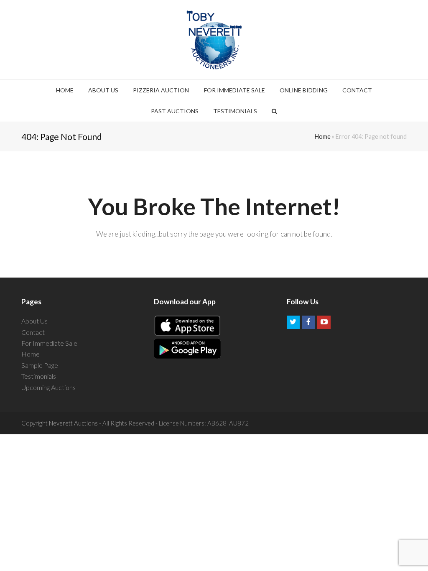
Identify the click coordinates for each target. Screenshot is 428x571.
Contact (33, 332)
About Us (34, 321)
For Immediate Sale (49, 343)
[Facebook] (308, 322)
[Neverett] (214, 39)
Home (323, 136)
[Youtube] (324, 322)
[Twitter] (293, 322)
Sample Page (39, 365)
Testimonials (38, 376)
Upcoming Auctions (48, 387)
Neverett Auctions (73, 423)
